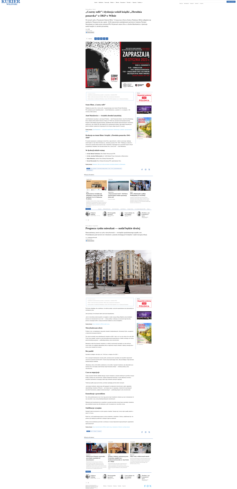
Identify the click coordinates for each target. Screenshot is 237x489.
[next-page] (88, 220)
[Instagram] (145, 169)
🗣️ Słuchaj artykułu (90, 32)
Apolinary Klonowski (128, 215)
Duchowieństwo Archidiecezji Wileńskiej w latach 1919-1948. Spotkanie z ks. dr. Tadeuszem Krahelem (108, 98)
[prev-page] (86, 220)
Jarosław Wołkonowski (117, 168)
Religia (87, 192)
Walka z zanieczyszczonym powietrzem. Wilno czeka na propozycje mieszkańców (104, 96)
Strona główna (89, 9)
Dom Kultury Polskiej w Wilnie (102, 168)
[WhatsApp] (101, 38)
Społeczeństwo (111, 192)
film (109, 168)
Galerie (131, 192)
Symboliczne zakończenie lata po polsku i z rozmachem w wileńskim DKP (102, 94)
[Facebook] (95, 38)
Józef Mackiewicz (89, 170)
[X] (98, 38)
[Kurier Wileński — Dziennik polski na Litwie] (10, 2)
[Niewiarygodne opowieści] (105, 213)
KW (89, 29)
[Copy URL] (107, 38)
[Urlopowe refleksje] (88, 213)
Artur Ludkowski (93, 168)
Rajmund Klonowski (111, 215)
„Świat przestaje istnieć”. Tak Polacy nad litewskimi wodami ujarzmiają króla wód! (118, 195)
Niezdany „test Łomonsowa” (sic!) (146, 214)
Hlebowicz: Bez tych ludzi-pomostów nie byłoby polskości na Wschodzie (109, 164)
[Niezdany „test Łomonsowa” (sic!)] (139, 213)
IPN (112, 168)
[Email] (104, 38)
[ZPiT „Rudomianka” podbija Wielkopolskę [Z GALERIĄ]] (140, 185)
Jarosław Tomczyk (93, 215)
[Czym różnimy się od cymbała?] (122, 213)
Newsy (94, 9)
